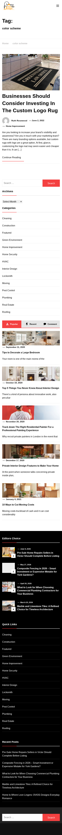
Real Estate (8, 305)
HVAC (5, 261)
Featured (6, 233)
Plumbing (7, 297)
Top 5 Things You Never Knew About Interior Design (30, 388)
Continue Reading (11, 157)
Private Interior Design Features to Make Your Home (30, 466)
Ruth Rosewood (19, 120)
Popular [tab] (14, 324)
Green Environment (12, 240)
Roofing (6, 312)
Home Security (9, 254)
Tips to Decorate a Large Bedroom (21, 352)
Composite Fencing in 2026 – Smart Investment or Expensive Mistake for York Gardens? (37, 571)
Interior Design (9, 269)
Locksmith (7, 276)
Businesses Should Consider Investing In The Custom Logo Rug (30, 103)
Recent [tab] (32, 324)
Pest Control (8, 290)
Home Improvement (15, 126)
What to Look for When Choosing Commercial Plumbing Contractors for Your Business (38, 590)
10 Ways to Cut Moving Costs (18, 504)
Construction (8, 225)
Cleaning (7, 218)
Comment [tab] (52, 324)
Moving (6, 283)
